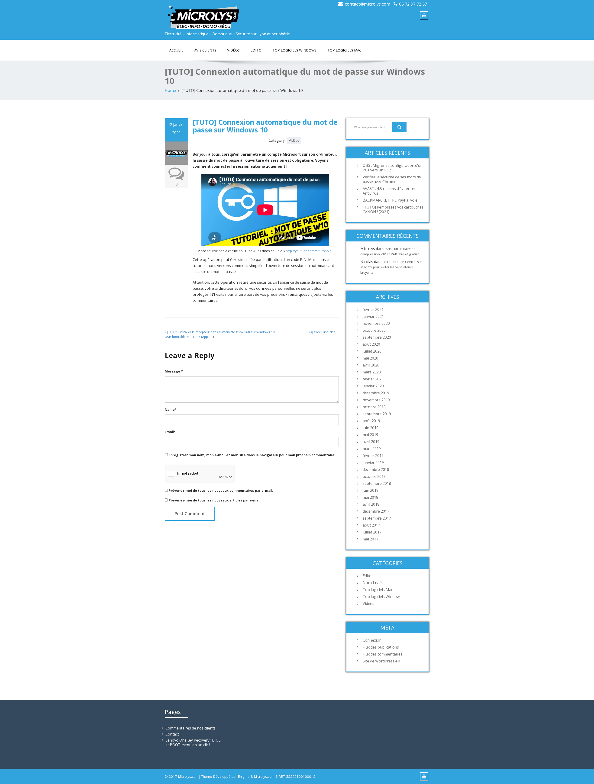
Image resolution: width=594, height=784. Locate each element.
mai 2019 (370, 434)
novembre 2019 (376, 400)
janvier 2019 (373, 462)
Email (170, 432)
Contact (172, 734)
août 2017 (371, 525)
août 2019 (371, 420)
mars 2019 (372, 448)
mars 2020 (372, 372)
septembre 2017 (377, 518)
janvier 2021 (373, 316)
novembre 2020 (376, 323)
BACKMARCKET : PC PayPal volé (390, 200)
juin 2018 (370, 490)
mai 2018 (370, 497)
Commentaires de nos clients (190, 728)
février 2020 (373, 379)
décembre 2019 (376, 393)
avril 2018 (371, 504)
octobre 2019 (374, 407)
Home (170, 90)
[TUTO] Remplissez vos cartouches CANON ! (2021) (393, 209)
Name (170, 409)
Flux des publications (381, 647)
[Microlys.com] (229, 15)
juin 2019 (370, 427)
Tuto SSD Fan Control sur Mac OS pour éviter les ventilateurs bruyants (391, 267)
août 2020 (371, 344)
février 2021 (373, 309)
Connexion (372, 640)
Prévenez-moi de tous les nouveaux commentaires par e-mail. (221, 490)
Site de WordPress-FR (381, 661)
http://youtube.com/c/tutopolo (309, 251)
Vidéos (233, 50)
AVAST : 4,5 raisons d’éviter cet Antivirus (389, 191)
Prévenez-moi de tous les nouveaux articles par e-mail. (215, 500)
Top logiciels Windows (294, 50)
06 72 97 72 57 (413, 4)
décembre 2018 (376, 469)
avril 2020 (371, 365)
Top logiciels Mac (344, 50)
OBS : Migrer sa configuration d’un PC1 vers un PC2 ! (393, 167)
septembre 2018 (377, 483)
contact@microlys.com (367, 4)
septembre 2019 (377, 413)
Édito (256, 50)
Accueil (176, 50)
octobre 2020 (374, 330)
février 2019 (373, 455)
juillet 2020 (372, 351)
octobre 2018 (374, 476)
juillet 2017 (372, 532)
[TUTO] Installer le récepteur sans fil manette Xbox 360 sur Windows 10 (221, 332)
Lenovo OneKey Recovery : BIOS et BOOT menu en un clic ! (193, 742)
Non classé (372, 582)
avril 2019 (371, 441)
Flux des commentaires (382, 654)
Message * (174, 371)
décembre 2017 (376, 511)
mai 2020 (370, 358)
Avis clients (205, 50)
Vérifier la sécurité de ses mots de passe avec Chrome (392, 179)
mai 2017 (370, 539)
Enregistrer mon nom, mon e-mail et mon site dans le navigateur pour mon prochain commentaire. (252, 455)
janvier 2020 (373, 386)
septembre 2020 (377, 337)
